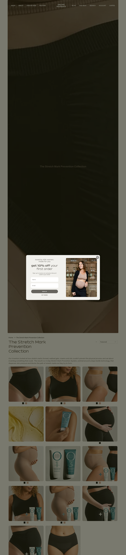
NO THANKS (45, 295)
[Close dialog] (97, 257)
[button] (44, 291)
